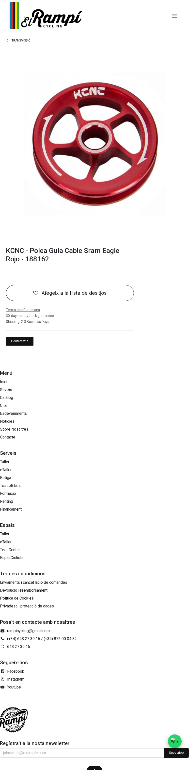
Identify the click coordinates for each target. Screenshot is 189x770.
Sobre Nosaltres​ (14, 429)
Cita (3, 405)
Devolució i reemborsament (23, 590)
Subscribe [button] (176, 752)
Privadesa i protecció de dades (27, 606)
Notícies (7, 421)
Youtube (14, 687)
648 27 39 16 (18, 646)
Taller (4, 461)
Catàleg (6, 397)
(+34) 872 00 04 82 (60, 638)
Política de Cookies (17, 598)
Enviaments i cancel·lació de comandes (33, 582)
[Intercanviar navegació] (174, 15)
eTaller (6, 542)
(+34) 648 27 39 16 (23, 638)
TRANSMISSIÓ (21, 40)
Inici (3, 381)
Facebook (15, 671)
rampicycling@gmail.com (28, 630)
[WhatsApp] (175, 741)
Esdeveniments (13, 413)
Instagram (15, 679)
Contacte (7, 437)
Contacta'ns (19, 341)
